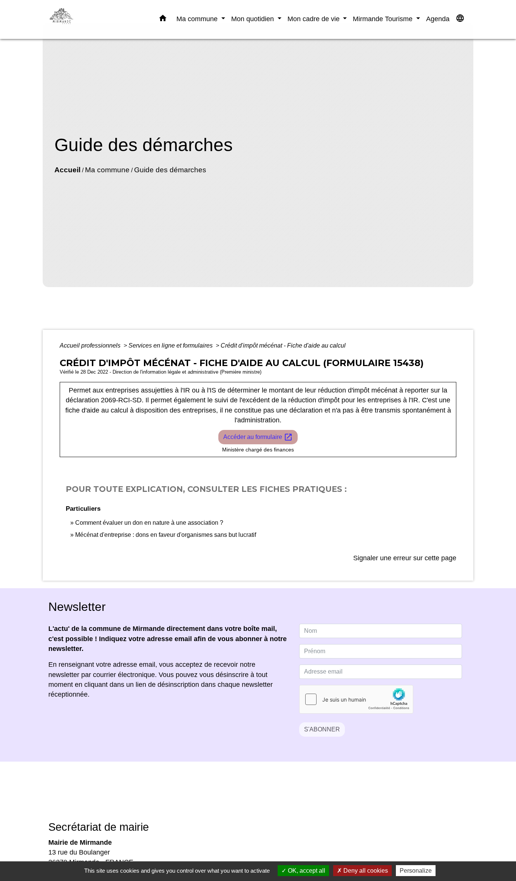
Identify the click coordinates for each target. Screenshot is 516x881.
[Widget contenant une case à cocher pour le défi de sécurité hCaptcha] (356, 699)
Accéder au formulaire (258, 437)
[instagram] (267, 796)
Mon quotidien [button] (253, 19)
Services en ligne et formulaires (171, 345)
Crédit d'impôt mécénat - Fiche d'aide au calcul (283, 345)
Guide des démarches (170, 170)
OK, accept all (305, 870)
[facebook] (248, 796)
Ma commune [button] (197, 19)
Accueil (67, 170)
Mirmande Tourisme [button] (383, 19)
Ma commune (107, 170)
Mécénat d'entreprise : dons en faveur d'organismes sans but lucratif (165, 535)
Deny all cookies (365, 870)
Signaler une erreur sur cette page (404, 558)
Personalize (416, 870)
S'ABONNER (322, 729)
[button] (162, 20)
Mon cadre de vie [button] (314, 19)
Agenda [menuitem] (438, 19)
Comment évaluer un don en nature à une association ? (149, 522)
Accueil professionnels (91, 345)
